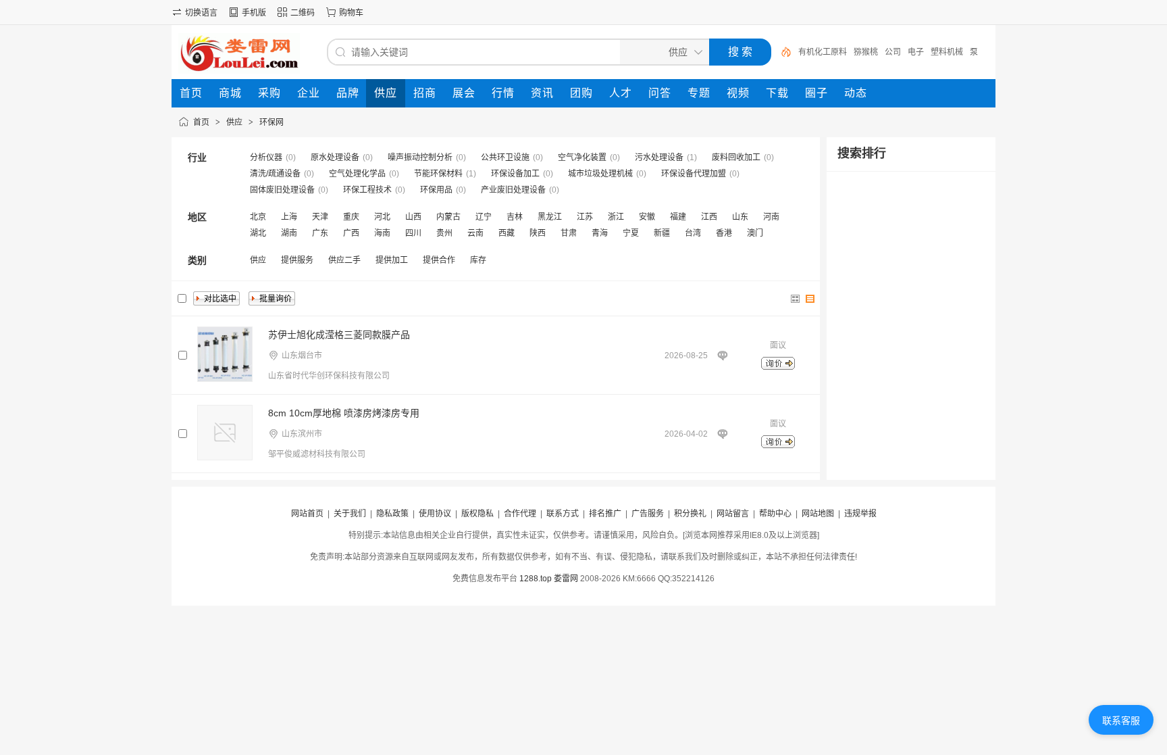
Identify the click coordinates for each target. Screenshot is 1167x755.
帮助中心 (775, 513)
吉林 (515, 217)
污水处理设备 (659, 157)
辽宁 (483, 217)
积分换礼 (690, 513)
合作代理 (520, 513)
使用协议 (435, 513)
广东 (320, 233)
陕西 (537, 233)
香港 (724, 233)
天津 (320, 217)
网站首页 (307, 513)
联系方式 (562, 513)
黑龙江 (550, 217)
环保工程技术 (367, 190)
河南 (771, 217)
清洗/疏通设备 (275, 173)
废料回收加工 (736, 157)
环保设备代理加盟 (693, 173)
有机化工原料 (822, 52)
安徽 (647, 217)
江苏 (585, 217)
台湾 (693, 233)
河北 (382, 217)
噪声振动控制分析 (420, 157)
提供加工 (391, 260)
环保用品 (436, 190)
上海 (289, 217)
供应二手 (344, 260)
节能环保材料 (438, 173)
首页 (201, 122)
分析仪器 (266, 157)
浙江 (616, 217)
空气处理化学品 (357, 173)
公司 (893, 52)
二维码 (302, 13)
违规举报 (860, 513)
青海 (600, 233)
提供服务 (297, 260)
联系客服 (1121, 720)
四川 (413, 233)
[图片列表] (795, 298)
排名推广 (605, 513)
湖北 (258, 233)
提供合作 (439, 260)
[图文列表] (810, 298)
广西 (351, 233)
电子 (916, 52)
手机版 (254, 13)
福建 (678, 217)
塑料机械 (947, 52)
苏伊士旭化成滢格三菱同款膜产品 (339, 334)
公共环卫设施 (505, 157)
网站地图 (818, 513)
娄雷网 (566, 578)
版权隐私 (477, 513)
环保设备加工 (515, 173)
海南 (382, 233)
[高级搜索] (781, 52)
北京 (258, 217)
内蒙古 (448, 217)
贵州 (444, 233)
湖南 (289, 233)
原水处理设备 (335, 157)
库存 (478, 260)
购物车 (351, 13)
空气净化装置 (582, 157)
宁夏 (631, 233)
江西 (709, 217)
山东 (740, 217)
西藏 (506, 233)
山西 (413, 217)
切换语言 (201, 13)
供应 (234, 122)
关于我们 (350, 513)
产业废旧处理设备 (513, 190)
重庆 (351, 217)
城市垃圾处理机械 (600, 173)
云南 (475, 233)
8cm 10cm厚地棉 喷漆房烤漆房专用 (343, 413)
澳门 (755, 233)
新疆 (662, 233)
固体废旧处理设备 (282, 190)
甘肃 (569, 233)
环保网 (271, 122)
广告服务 (647, 513)
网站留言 (733, 513)
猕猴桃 (866, 52)
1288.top (535, 578)
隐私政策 (392, 513)
